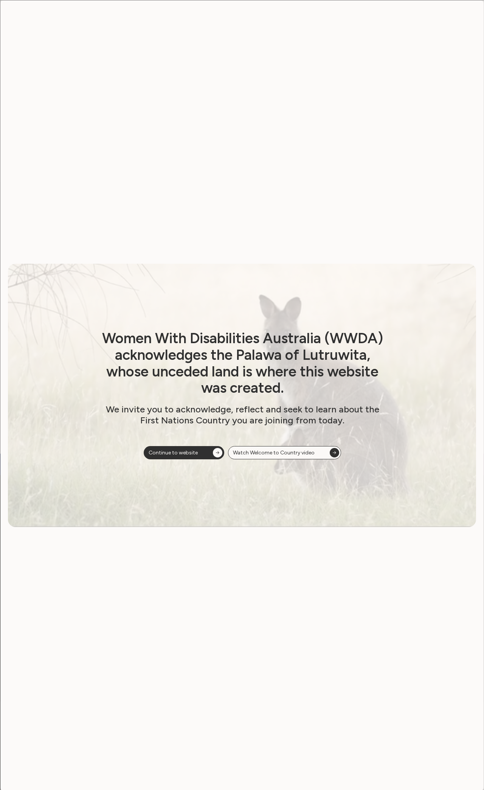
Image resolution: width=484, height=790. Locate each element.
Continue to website (173, 452)
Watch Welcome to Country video (274, 452)
